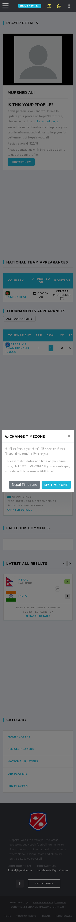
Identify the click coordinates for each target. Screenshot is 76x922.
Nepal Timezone (24, 485)
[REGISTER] (59, 6)
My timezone (56, 484)
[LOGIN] (49, 6)
